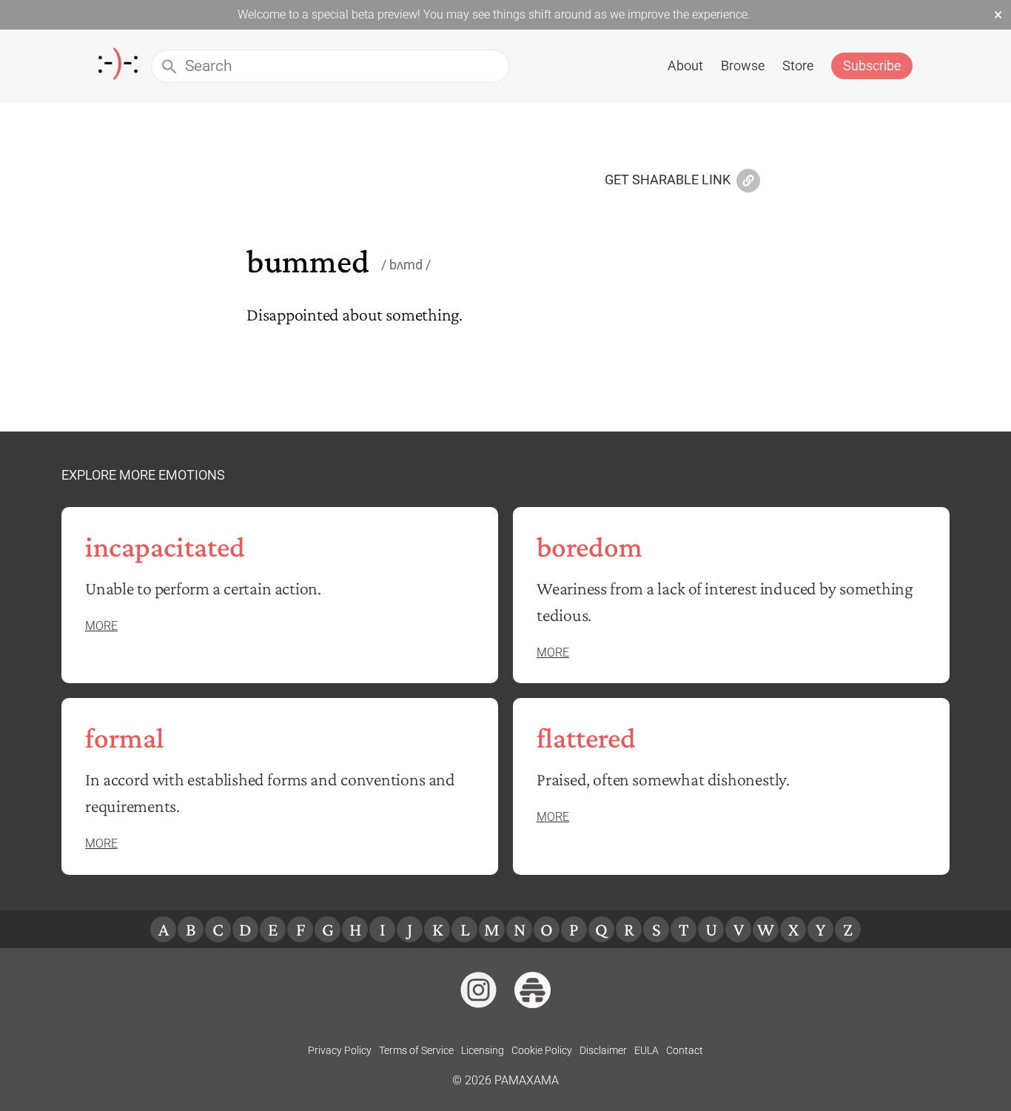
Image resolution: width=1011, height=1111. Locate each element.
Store (797, 65)
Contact (684, 1050)
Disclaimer (603, 1050)
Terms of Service (416, 1050)
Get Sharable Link (667, 180)
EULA (646, 1050)
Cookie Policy (541, 1050)
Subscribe (872, 65)
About (685, 65)
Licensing (482, 1050)
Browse (743, 65)
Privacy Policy (340, 1050)
